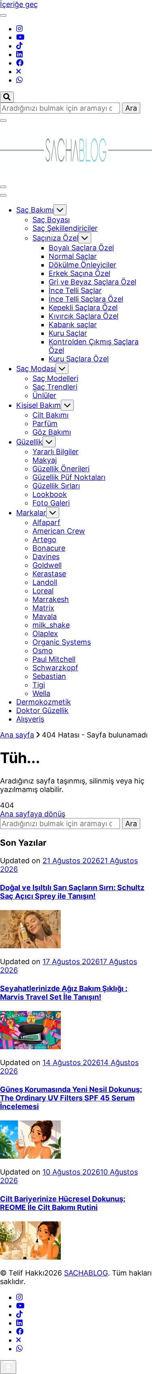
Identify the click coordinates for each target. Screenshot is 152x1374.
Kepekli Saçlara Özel (83, 307)
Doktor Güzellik (42, 710)
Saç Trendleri (54, 387)
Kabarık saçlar (73, 324)
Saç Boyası (51, 219)
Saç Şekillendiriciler (65, 228)
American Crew (58, 531)
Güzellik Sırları (56, 485)
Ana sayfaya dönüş (32, 814)
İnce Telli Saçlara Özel (86, 299)
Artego (44, 539)
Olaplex (45, 633)
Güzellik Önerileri (61, 468)
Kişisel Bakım (38, 405)
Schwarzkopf (55, 667)
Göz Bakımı (51, 432)
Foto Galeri (51, 503)
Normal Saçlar (73, 256)
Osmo (42, 650)
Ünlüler (44, 395)
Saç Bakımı (35, 210)
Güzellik (29, 442)
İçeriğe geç (19, 4)
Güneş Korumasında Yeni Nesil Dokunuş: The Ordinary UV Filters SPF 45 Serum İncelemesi (71, 1098)
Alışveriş (30, 719)
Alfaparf (46, 522)
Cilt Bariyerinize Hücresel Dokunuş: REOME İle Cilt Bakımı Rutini (62, 1203)
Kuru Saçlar (68, 333)
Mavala (44, 616)
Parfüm (45, 423)
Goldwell (47, 565)
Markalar (31, 512)
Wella (41, 693)
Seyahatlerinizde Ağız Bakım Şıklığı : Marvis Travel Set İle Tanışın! (63, 992)
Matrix (43, 608)
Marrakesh (50, 599)
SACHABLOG (86, 1273)
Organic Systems (61, 642)
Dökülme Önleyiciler (82, 264)
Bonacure (48, 548)
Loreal (43, 590)
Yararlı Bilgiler (55, 451)
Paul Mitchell (53, 659)
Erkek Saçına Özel (79, 273)
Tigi (38, 684)
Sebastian (49, 676)
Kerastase (49, 573)
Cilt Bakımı (50, 415)
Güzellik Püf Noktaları (68, 477)
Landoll (44, 582)
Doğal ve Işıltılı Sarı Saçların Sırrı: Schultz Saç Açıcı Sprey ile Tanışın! (72, 891)
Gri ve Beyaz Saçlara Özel (92, 282)
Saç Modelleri (55, 378)
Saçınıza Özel (55, 238)
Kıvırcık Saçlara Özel (83, 316)
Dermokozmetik (43, 702)
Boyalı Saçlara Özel (81, 247)
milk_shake (51, 625)
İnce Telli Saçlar (75, 290)
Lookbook (49, 494)
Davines (46, 556)
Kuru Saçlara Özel (79, 358)
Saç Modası (36, 368)
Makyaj (44, 460)
